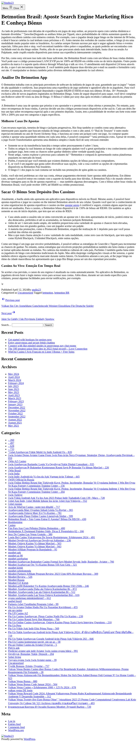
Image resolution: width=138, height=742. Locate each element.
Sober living (14, 657)
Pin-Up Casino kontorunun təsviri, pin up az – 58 (34, 641)
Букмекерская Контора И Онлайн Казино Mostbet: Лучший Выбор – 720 (49, 706)
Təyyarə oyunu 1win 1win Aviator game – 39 (32, 660)
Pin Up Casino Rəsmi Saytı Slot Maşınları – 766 (33, 619)
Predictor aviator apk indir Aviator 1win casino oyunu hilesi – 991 (43, 651)
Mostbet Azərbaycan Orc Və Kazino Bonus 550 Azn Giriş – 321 (42, 564)
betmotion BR (61, 292)
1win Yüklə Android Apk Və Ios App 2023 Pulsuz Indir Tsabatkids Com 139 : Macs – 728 (56, 497)
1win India (14, 473)
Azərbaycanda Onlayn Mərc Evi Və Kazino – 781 (35, 513)
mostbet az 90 (15, 555)
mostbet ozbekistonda (19, 570)
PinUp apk (14, 647)
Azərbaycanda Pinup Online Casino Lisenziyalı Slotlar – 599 (40, 516)
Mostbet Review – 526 (20, 576)
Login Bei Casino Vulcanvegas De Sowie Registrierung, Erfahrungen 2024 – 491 (51, 537)
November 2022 (16, 410)
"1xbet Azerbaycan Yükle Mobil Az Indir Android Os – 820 (40, 452)
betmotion (47, 292)
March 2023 (14, 398)
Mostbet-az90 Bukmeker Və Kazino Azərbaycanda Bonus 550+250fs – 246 (48, 586)
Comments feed (16, 727)
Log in (11, 721)
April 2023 (14, 395)
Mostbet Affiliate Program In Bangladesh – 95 (32, 549)
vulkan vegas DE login (20, 690)
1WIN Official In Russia (21, 479)
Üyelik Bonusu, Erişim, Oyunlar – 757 (28, 666)
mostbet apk (14, 552)
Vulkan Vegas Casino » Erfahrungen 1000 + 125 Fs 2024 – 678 (42, 687)
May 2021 (13, 425)
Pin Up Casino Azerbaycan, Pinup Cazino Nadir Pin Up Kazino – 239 (45, 616)
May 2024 (13, 374)
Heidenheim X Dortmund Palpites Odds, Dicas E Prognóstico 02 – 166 (46, 531)
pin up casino (15, 610)
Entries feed (14, 724)
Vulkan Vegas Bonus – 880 (22, 681)
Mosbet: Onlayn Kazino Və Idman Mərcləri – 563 (34, 543)
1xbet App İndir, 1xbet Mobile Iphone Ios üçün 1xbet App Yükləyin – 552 (47, 501)
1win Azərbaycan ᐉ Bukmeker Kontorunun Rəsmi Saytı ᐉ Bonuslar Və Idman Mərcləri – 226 (58, 467)
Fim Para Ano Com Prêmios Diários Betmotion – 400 (36, 528)
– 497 (11, 443)
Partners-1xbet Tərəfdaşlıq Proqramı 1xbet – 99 (33, 604)
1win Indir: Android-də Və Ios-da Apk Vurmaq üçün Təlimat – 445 (44, 476)
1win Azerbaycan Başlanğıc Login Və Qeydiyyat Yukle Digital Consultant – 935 (51, 464)
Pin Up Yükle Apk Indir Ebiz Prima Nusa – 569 (33, 628)
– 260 (11, 440)
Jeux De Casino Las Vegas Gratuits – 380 (30, 534)
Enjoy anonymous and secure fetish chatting (31, 342)
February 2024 (16, 383)
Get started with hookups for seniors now (30, 339)
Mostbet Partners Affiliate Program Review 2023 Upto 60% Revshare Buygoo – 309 (53, 573)
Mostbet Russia (16, 579)
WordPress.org (16, 730)
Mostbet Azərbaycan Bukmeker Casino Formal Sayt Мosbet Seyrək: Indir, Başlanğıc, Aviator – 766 (61, 561)
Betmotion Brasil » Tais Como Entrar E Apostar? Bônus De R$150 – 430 (47, 519)
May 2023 (13, 392)
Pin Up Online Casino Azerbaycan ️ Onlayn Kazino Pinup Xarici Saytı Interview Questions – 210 (60, 622)
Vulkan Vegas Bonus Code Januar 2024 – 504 (32, 684)
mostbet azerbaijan (18, 558)
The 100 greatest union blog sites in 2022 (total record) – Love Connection (47, 348)
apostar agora (72, 205)
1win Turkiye (15, 494)
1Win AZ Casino (17, 461)
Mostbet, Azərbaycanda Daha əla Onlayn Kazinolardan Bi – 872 (42, 589)
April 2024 (14, 377)
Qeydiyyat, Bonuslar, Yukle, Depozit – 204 (31, 654)
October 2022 (15, 413)
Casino (11, 525)
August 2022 (15, 419)
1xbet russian (15, 504)
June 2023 (13, 389)
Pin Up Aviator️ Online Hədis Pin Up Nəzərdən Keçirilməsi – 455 (43, 607)
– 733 (11, 449)
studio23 (36, 289)
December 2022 (16, 407)
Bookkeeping (15, 522)
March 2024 (14, 380)
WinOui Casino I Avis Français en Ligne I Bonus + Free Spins (41, 351)
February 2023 (16, 401)
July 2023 (13, 386)
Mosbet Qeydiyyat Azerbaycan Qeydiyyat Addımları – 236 (39, 540)
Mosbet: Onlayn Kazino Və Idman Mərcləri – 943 (34, 546)
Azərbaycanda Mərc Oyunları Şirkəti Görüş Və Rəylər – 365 (40, 510)
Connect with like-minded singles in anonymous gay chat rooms (42, 345)
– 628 (11, 446)
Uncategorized (25, 292)
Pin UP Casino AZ (18, 613)
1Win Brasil (14, 470)
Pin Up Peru (14, 625)
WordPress (29, 739)
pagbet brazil (15, 601)
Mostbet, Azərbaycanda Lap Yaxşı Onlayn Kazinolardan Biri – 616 (43, 595)
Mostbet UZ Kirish (18, 583)
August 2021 (15, 422)
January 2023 (15, 404)
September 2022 (16, 416)
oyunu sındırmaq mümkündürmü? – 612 (29, 598)
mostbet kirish (15, 567)
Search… (6, 324)
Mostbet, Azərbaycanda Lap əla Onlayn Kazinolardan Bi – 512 (41, 592)
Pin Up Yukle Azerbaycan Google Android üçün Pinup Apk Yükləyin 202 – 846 (51, 638)
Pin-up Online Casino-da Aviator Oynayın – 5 (32, 644)
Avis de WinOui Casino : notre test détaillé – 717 (34, 507)
